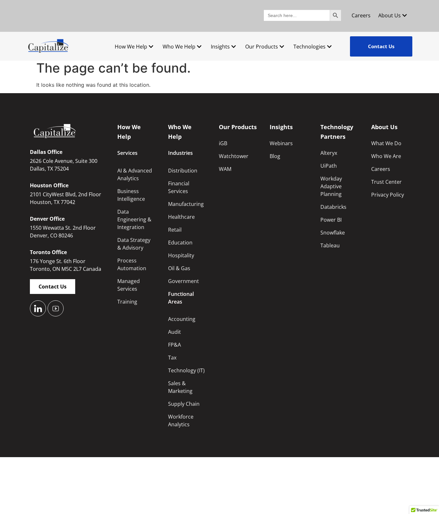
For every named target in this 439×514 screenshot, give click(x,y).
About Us (389, 15)
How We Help (131, 46)
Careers (361, 15)
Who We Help (179, 46)
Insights (220, 46)
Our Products (261, 46)
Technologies (309, 46)
